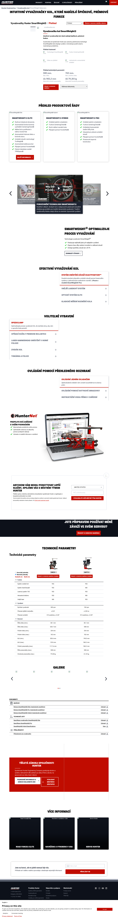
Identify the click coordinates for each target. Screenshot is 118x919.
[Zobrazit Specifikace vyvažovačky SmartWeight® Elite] (107, 720)
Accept (105, 909)
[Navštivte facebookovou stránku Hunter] (96, 888)
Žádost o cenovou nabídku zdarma (48, 576)
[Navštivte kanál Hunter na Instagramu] (99, 888)
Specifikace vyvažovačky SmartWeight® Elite (27, 720)
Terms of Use (18, 916)
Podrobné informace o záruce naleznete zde (26, 781)
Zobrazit (103, 707)
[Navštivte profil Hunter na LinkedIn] (106, 888)
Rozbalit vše (19, 577)
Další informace (24, 157)
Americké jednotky (22, 572)
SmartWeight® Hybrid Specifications (25, 726)
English (4, 902)
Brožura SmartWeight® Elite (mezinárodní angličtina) (29, 707)
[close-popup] (115, 902)
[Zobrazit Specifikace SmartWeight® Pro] (107, 723)
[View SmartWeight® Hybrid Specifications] (107, 726)
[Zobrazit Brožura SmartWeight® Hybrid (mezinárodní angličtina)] (107, 713)
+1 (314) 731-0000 (16, 896)
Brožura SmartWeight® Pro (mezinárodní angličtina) (29, 710)
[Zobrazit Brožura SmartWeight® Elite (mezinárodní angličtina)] (107, 707)
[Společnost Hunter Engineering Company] (7, 2)
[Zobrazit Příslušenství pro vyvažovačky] (107, 734)
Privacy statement (7, 916)
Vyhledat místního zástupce (51, 782)
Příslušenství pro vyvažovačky (22, 734)
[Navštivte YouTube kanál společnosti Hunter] (103, 888)
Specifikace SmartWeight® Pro (23, 723)
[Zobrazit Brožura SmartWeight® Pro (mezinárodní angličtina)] (107, 710)
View (104, 726)
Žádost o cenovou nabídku (49, 87)
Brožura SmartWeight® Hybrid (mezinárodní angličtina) (30, 713)
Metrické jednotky (22, 574)
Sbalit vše (27, 577)
